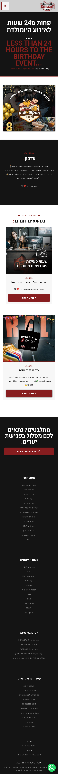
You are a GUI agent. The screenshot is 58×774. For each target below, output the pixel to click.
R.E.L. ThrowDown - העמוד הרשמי (29, 658)
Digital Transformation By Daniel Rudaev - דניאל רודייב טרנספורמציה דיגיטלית (29, 768)
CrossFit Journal (29, 708)
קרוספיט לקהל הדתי (29, 508)
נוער (29, 594)
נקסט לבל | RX (29, 576)
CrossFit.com (29, 704)
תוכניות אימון (29, 530)
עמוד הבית (45, 69)
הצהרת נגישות (29, 726)
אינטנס (29, 608)
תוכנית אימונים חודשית (29, 713)
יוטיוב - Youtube (29, 644)
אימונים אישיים (29, 517)
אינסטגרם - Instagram (29, 640)
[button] (5, 6)
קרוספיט (29, 580)
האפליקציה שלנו (29, 690)
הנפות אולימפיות (29, 590)
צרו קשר (29, 539)
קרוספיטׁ (29, 498)
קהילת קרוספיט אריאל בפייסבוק (29, 653)
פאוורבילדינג (29, 603)
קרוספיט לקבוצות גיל (29, 512)
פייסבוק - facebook (29, 649)
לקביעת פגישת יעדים (29, 451)
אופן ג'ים (29, 612)
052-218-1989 (29, 746)
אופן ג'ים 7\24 (29, 526)
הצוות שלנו (29, 494)
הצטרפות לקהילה (29, 485)
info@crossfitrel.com (29, 755)
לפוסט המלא (29, 297)
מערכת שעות (29, 686)
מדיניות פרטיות (29, 717)
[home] (47, 6)
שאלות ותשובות (29, 535)
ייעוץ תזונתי (29, 521)
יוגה (29, 571)
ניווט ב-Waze (29, 699)
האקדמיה (29, 722)
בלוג (38, 69)
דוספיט (29, 585)
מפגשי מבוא (29, 503)
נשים (29, 599)
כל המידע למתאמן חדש (29, 695)
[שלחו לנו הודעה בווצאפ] (52, 768)
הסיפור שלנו (29, 489)
